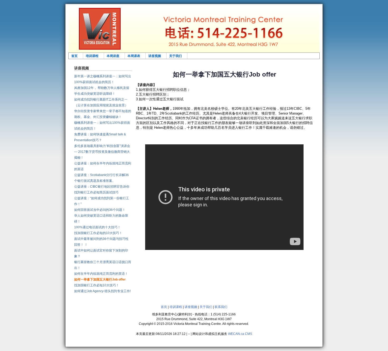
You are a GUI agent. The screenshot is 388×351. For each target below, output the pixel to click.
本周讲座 (113, 56)
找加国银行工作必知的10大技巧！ (98, 233)
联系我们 (221, 307)
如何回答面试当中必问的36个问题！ (99, 210)
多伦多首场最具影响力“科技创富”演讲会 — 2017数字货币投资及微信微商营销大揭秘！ (102, 151)
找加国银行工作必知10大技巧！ (96, 285)
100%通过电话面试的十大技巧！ (97, 227)
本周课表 (133, 56)
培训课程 (92, 56)
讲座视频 (154, 56)
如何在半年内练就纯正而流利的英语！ (101, 274)
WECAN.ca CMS (240, 334)
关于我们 (175, 56)
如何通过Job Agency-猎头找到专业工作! (102, 291)
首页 (74, 56)
